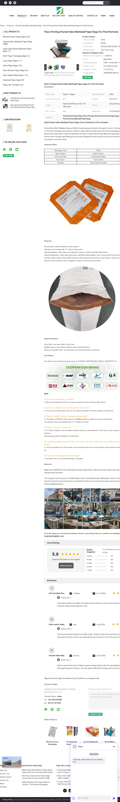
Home (11, 16)
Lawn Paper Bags (10, 61)
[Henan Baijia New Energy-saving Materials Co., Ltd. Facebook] (6, 2)
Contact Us (92, 16)
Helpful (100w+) (66, 629)
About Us (45, 16)
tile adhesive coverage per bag (87, 678)
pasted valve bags (55, 678)
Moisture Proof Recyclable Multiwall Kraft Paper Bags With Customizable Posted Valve (52, 743)
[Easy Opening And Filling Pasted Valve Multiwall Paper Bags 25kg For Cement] (5, 106)
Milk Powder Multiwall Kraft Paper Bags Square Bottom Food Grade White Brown (37, 771)
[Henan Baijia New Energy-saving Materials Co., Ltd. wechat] (18, 149)
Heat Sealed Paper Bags (13, 75)
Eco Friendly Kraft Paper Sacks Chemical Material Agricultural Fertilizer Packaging (91, 743)
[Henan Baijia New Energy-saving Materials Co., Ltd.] (60, 10)
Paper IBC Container (11, 85)
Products (21, 16)
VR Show (33, 16)
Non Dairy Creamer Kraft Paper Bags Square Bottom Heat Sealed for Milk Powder (36, 777)
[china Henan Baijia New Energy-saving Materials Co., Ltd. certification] (9, 128)
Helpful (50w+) (66, 598)
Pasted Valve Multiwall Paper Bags (29, 26)
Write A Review (66, 566)
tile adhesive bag (69, 678)
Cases (111, 16)
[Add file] (73, 798)
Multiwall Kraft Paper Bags (14, 37)
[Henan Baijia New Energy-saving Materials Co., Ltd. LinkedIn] (10, 2)
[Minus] (114, 746)
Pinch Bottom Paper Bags (13, 70)
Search (106, 3)
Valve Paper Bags (10, 65)
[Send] (114, 798)
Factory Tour (58, 16)
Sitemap (3, 787)
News (103, 16)
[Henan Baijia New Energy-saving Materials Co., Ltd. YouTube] (15, 2)
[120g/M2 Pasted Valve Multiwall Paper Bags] (5, 99)
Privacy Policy (7, 799)
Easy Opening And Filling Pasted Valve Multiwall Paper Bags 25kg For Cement (22, 107)
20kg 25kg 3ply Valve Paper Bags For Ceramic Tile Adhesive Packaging (36, 783)
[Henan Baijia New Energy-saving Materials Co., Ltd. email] (6, 149)
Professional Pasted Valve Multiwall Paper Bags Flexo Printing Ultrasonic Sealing (72, 743)
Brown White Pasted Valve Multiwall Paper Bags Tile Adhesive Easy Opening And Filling (110, 743)
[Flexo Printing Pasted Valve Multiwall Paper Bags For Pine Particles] (60, 49)
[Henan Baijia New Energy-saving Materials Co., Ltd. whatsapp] (12, 149)
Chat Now (87, 77)
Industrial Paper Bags (12, 80)
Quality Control (75, 16)
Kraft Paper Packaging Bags (14, 56)
